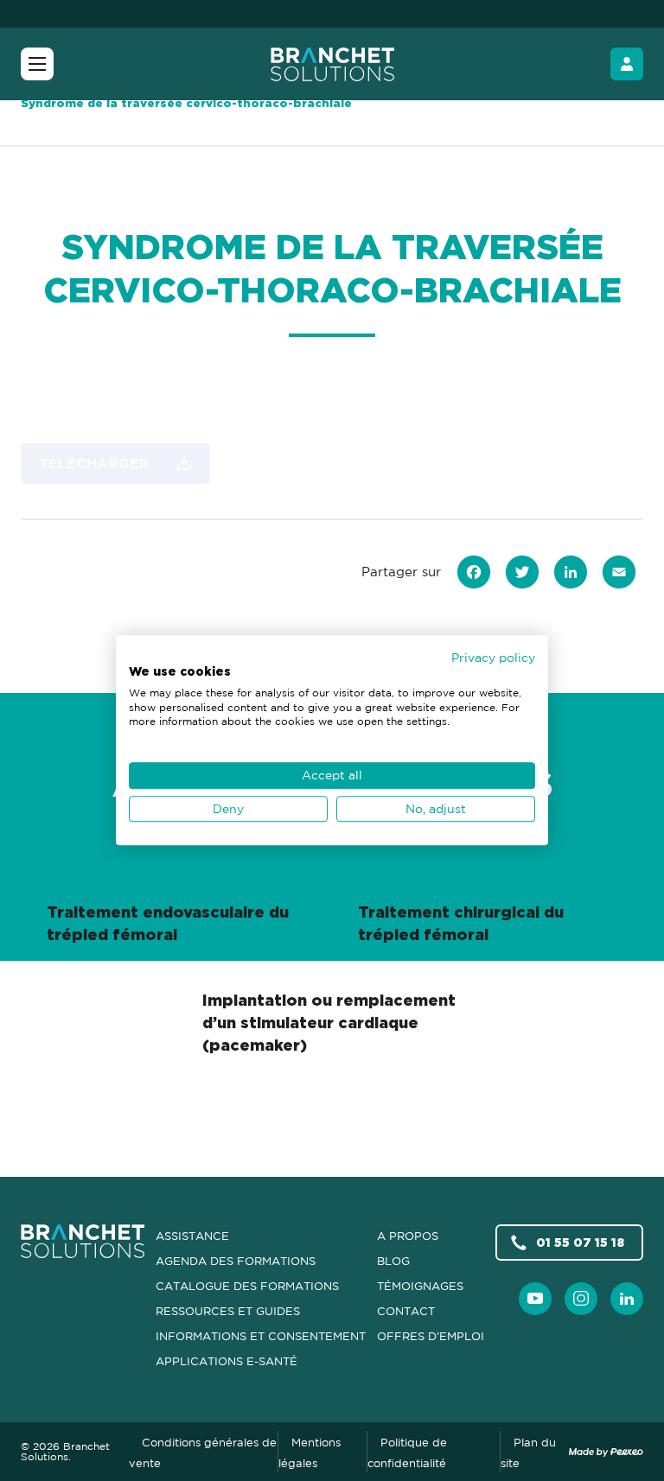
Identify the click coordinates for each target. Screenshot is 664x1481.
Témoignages (420, 1286)
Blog (393, 1261)
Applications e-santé (226, 1361)
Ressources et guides (228, 1311)
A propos (407, 1236)
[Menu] (37, 64)
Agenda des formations (236, 1261)
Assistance (192, 1236)
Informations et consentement (261, 1336)
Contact (406, 1311)
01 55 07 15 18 (580, 1242)
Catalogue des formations (247, 1286)
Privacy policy (493, 657)
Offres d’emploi (430, 1336)
